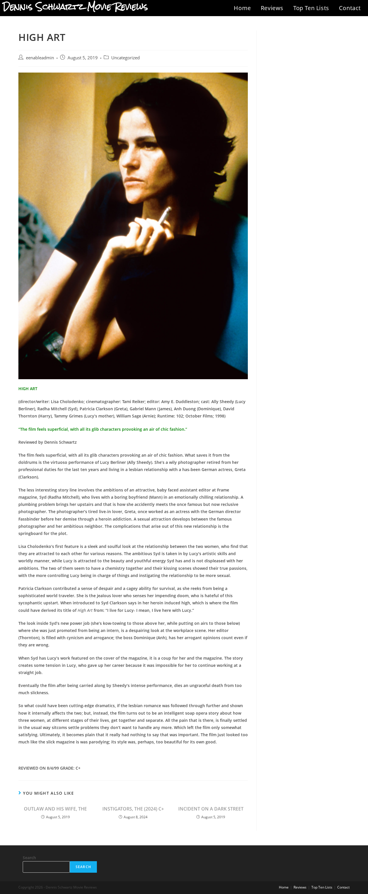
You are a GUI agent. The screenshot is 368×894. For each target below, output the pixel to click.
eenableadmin (40, 57)
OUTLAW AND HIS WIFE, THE (55, 809)
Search (29, 857)
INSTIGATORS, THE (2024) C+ (133, 809)
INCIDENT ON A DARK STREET (211, 809)
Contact (350, 8)
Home (242, 8)
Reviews (272, 8)
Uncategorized (125, 57)
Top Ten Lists (311, 8)
